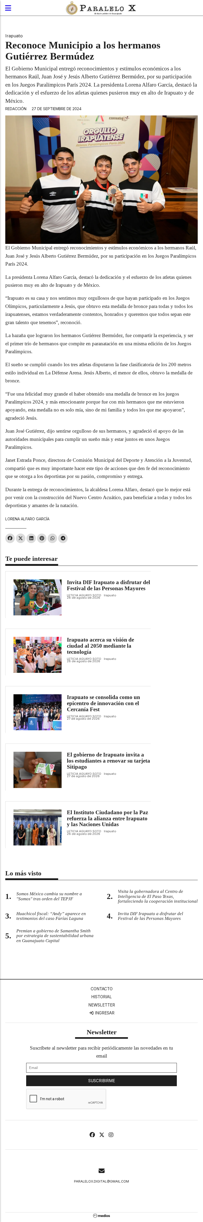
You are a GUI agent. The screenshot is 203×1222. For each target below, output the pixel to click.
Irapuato (14, 35)
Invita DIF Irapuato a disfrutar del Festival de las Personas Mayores (108, 585)
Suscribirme (101, 1080)
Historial (101, 996)
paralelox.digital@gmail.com (101, 1181)
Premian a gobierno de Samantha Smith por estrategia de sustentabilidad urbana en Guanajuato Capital (55, 935)
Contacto (102, 988)
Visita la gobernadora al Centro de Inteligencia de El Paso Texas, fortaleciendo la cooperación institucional (158, 896)
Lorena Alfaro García (27, 519)
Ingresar (104, 1012)
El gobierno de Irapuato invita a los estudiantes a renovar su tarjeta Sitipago (108, 760)
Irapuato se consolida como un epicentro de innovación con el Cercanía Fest (103, 703)
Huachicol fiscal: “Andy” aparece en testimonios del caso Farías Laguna (51, 916)
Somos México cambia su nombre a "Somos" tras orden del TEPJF (49, 896)
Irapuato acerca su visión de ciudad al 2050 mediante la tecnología (100, 646)
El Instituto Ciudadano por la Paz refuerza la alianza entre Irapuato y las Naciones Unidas (107, 818)
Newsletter (101, 1005)
